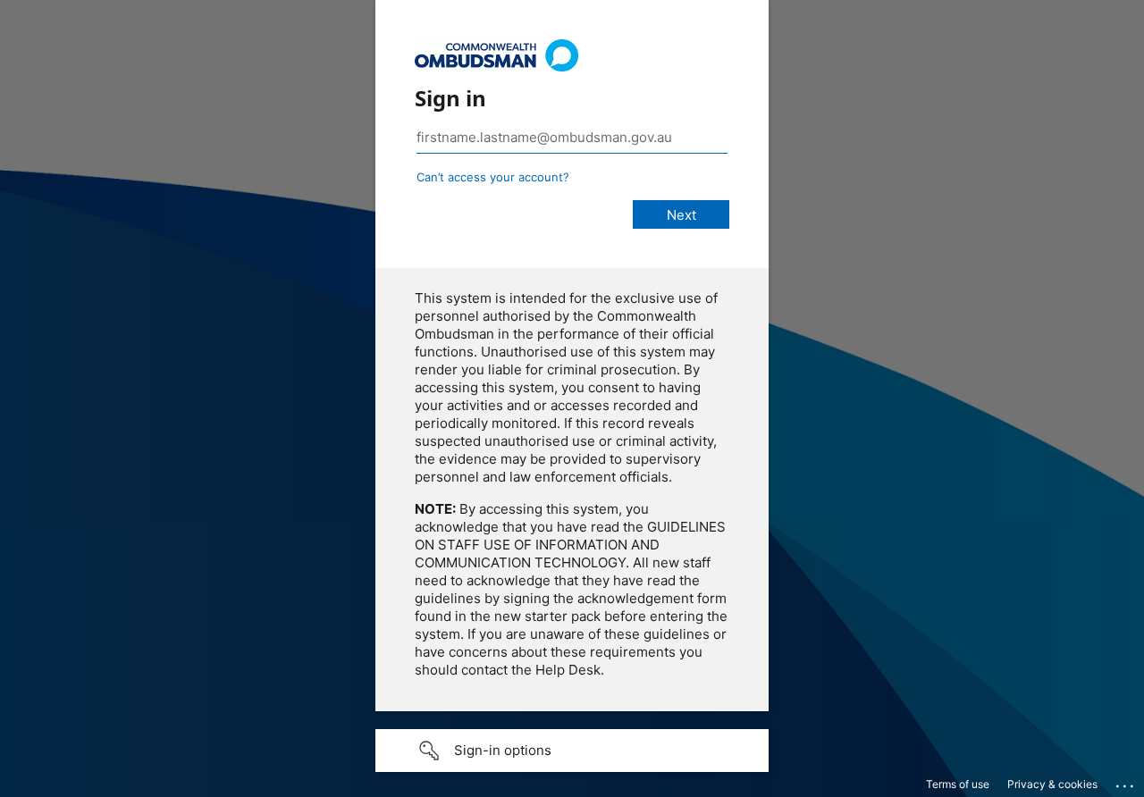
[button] (572, 750)
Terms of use (957, 784)
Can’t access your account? (492, 177)
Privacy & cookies (1052, 784)
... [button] (1126, 782)
